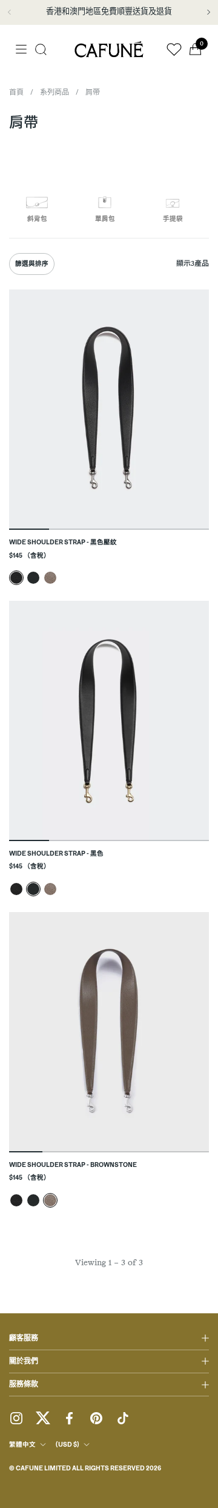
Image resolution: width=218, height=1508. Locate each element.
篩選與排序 (31, 264)
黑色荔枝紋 (16, 578)
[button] (40, 49)
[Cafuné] (109, 49)
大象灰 (50, 578)
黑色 (33, 578)
